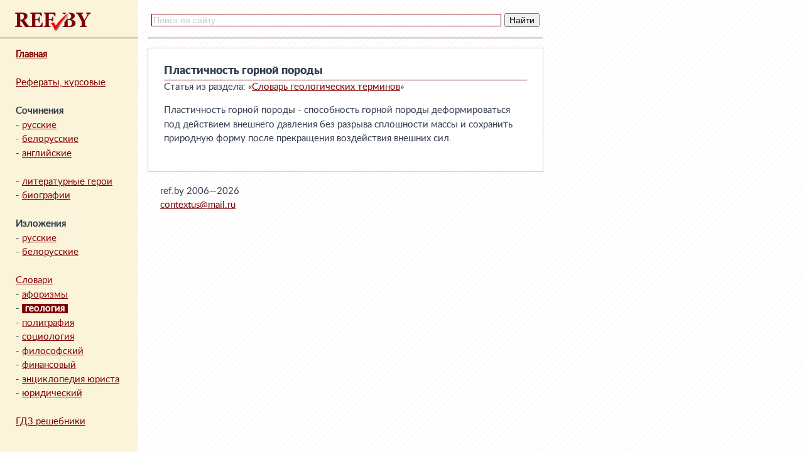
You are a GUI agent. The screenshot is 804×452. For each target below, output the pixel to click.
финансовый (49, 365)
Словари (34, 280)
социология (48, 337)
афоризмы (45, 294)
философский (53, 351)
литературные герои (67, 181)
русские (39, 125)
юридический (52, 393)
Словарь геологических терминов (326, 87)
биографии (46, 195)
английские (47, 153)
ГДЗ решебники (50, 421)
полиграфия (48, 323)
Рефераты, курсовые (61, 82)
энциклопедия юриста (70, 379)
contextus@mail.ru (198, 205)
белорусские (50, 139)
